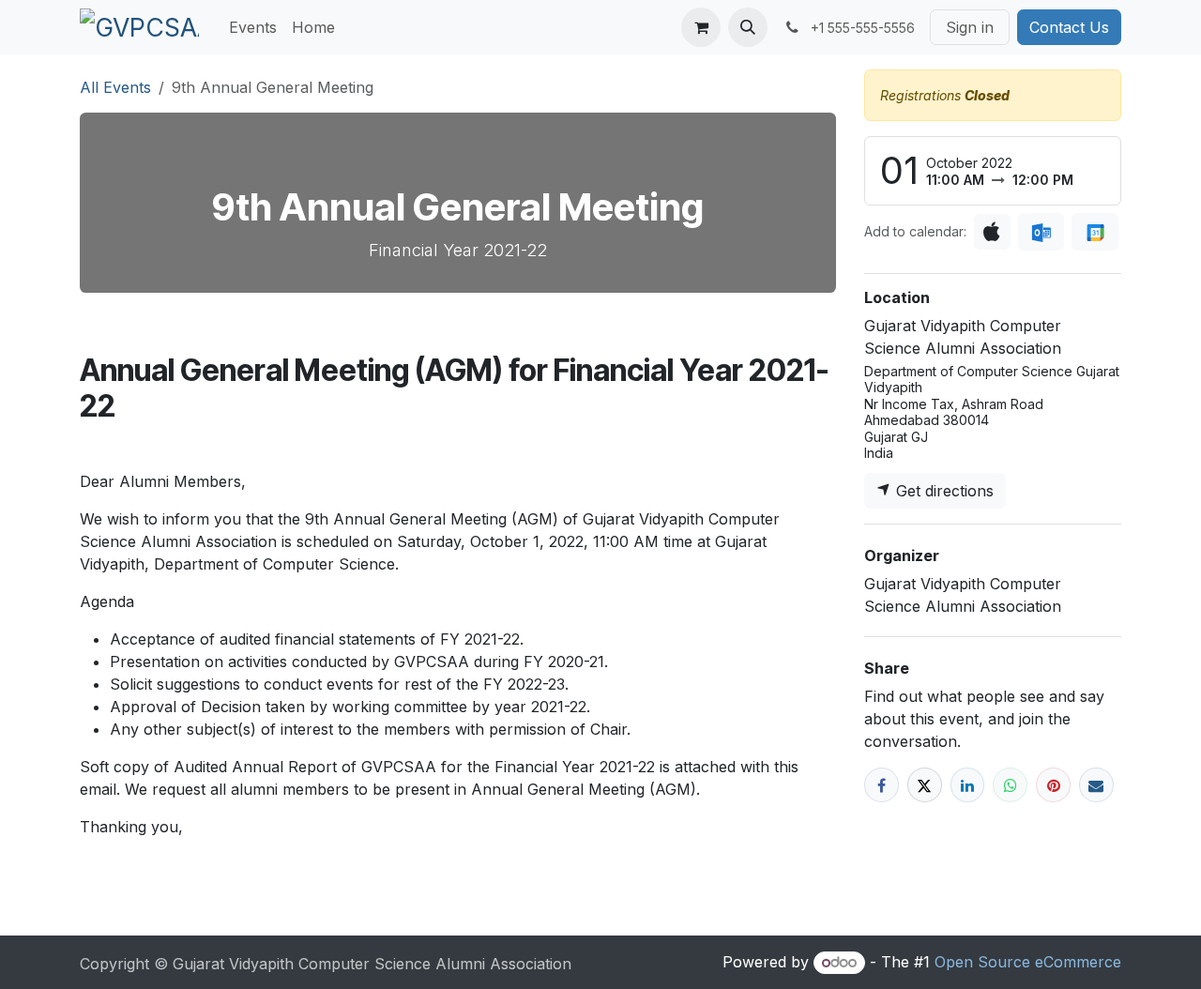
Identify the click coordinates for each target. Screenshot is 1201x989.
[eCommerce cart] (701, 27)
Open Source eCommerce (1028, 961)
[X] (924, 785)
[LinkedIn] (967, 785)
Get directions (942, 490)
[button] (748, 27)
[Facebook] (881, 785)
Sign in (970, 27)
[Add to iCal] (992, 232)
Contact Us (1069, 27)
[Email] (1096, 785)
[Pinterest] (1053, 785)
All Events (115, 87)
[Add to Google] (1094, 232)
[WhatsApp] (1010, 785)
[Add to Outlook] (1041, 232)
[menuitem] (252, 27)
